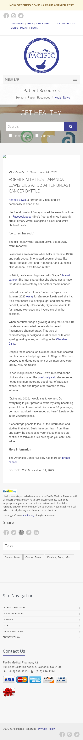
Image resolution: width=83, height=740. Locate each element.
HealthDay (28, 515)
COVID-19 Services (13, 613)
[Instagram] (69, 734)
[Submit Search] (70, 126)
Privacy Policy (11, 637)
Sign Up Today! (19, 27)
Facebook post (22, 216)
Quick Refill (43, 23)
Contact (8, 619)
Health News (22, 136)
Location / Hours (65, 23)
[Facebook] (62, 734)
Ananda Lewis (17, 200)
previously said (47, 377)
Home (20, 97)
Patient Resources (39, 97)
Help (30, 23)
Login (34, 27)
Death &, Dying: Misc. (59, 557)
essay (29, 296)
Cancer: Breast (33, 557)
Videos (45, 136)
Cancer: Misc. (12, 557)
